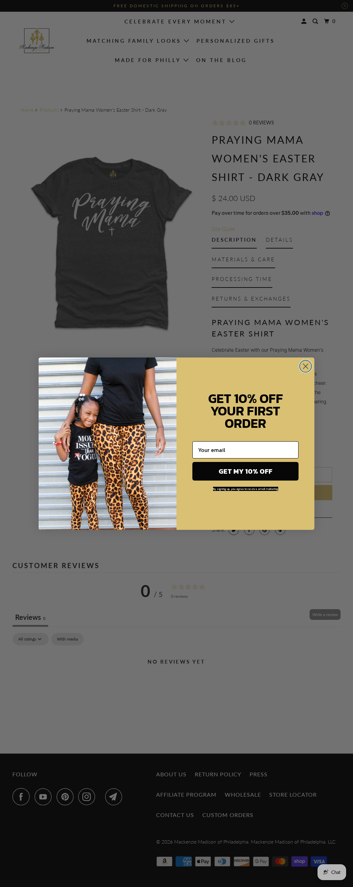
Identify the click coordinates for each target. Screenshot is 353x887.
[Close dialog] (306, 366)
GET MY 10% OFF (245, 471)
